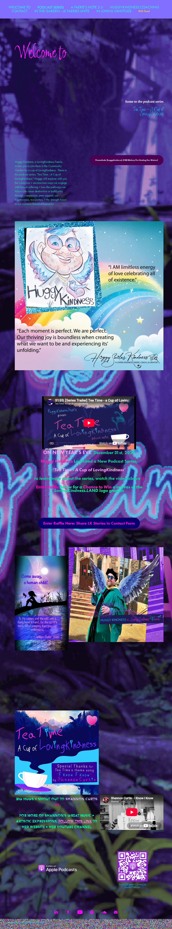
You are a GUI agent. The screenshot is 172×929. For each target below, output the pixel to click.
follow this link (75, 821)
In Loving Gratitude (114, 11)
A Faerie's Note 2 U (87, 7)
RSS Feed (144, 11)
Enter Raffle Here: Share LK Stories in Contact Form (89, 523)
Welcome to (19, 7)
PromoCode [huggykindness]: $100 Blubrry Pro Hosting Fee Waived (126, 160)
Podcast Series (50, 7)
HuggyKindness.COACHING (134, 7)
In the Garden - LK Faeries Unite (61, 11)
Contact (19, 11)
